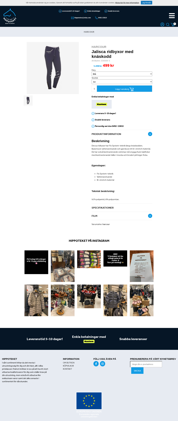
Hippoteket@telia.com (82, 18)
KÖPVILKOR (68, 365)
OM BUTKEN (68, 362)
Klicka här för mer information (127, 2)
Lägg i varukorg (122, 89)
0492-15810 (102, 18)
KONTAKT (67, 369)
